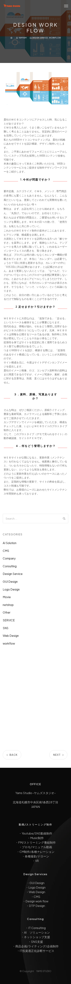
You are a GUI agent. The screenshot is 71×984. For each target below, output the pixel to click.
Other (6, 612)
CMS (6, 550)
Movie (7, 597)
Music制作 (37, 838)
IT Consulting (37, 928)
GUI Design (10, 581)
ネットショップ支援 (37, 937)
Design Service (40, 38)
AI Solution (9, 543)
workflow (55, 38)
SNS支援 (37, 942)
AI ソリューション (37, 932)
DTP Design (37, 906)
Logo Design (11, 589)
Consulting (10, 566)
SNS (5, 628)
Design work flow (37, 901)
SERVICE (9, 620)
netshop (8, 604)
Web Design (11, 635)
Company (9, 558)
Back (13, 754)
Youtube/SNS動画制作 (37, 833)
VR (37, 861)
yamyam (23, 38)
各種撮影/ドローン (37, 856)
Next (57, 754)
